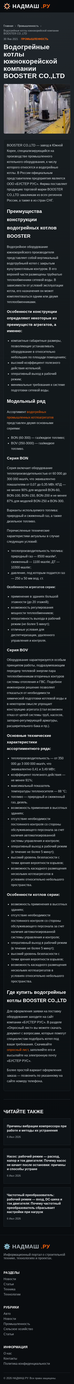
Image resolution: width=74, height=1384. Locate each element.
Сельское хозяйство (18, 1329)
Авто (7, 1313)
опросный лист (17, 1049)
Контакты (10, 1358)
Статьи (9, 1334)
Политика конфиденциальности (27, 1363)
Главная (8, 25)
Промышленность (28, 25)
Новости (10, 1318)
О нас (8, 1353)
